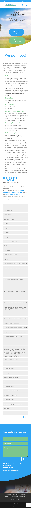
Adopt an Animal (16, 32)
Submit (24, 417)
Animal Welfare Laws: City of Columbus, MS (14, 494)
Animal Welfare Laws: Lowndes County (15, 496)
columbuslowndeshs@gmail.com (13, 194)
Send (24, 459)
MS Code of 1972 (10, 498)
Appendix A (20, 498)
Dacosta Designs (17, 506)
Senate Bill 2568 (15, 499)
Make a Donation (17, 40)
